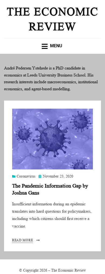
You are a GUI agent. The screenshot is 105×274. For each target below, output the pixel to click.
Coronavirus (26, 201)
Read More (22, 265)
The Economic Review (52, 31)
